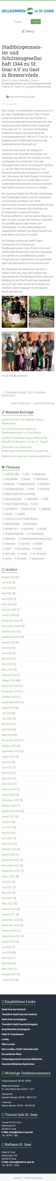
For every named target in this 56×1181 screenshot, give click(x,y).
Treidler (38, 544)
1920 (27, 474)
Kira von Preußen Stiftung (16, 504)
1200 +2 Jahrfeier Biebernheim (24, 394)
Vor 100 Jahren (39, 553)
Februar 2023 (9, 789)
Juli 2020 (7, 947)
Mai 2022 (7, 832)
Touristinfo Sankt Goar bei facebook (19, 1014)
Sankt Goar (28, 529)
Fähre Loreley (8, 1044)
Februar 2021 (9, 909)
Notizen (31, 96)
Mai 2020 (7, 958)
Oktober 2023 (9, 745)
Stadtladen (10, 544)
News (23, 96)
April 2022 (7, 838)
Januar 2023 (8, 794)
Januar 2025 (8, 680)
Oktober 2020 (9, 930)
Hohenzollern (32, 499)
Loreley (5, 1039)
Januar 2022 (8, 854)
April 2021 (7, 898)
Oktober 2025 (9, 631)
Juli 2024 (7, 713)
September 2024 (11, 702)
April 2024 (7, 729)
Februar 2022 (9, 849)
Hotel (46, 499)
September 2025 (11, 637)
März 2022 (7, 843)
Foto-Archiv (45, 484)
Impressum (18, 1178)
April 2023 (7, 778)
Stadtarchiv (10, 539)
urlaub (8, 549)
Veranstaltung (23, 549)
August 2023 (8, 756)
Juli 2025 (7, 647)
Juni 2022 (7, 827)
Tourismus (25, 544)
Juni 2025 (7, 653)
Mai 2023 (7, 773)
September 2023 (11, 751)
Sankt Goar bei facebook (14, 1009)
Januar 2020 (8, 979)
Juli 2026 (7, 582)
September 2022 (11, 811)
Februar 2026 (9, 609)
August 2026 (8, 577)
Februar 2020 (9, 974)
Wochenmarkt (38, 558)
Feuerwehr (9, 484)
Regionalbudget (12, 524)
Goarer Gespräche (32, 403)
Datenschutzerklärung (34, 1178)
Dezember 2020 (10, 919)
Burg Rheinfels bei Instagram (16, 1029)
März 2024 (7, 734)
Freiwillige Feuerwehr (14, 489)
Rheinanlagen (31, 524)
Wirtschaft (21, 558)
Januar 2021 (8, 914)
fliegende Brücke (27, 484)
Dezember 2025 (10, 620)
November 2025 (11, 626)
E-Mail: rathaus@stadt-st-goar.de (18, 1162)
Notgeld (21, 514)
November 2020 (11, 925)
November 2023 (11, 740)
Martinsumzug (29, 509)
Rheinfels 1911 (11, 529)
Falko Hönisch (42, 479)
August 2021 (8, 876)
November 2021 (11, 865)
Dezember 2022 (10, 800)
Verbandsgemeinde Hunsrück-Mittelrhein (22, 1059)
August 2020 (8, 941)
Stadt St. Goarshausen (13, 1034)
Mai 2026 (7, 593)
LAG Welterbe (11, 509)
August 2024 (8, 707)
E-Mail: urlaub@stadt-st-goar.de (17, 1132)
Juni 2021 (7, 887)
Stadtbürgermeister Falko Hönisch (36, 539)
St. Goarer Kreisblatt (14, 534)
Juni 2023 (7, 767)
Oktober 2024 (9, 696)
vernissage (10, 553)
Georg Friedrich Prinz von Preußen (20, 494)
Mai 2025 (7, 658)
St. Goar (42, 529)
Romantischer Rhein (12, 1054)
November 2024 (11, 691)
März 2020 (7, 968)
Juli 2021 (7, 881)
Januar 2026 (8, 615)
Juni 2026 (7, 588)
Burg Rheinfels (11, 479)
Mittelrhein (46, 509)
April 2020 (7, 963)
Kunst (35, 504)
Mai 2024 (7, 724)
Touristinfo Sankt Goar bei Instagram (20, 1024)
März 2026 (7, 604)
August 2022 (8, 816)
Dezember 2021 (10, 860)
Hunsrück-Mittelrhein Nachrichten (18, 1064)
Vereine (38, 549)
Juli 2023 (7, 762)
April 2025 (7, 664)
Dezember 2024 (10, 685)
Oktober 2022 (9, 805)
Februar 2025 (9, 675)
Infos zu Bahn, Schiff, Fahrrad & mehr (20, 1049)
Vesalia (24, 553)
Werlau (8, 558)
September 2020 (11, 936)
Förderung (44, 489)
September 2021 (11, 870)
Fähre (31, 489)
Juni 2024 (7, 718)
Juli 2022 (7, 821)
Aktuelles (15, 96)
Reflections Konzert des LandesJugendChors (26, 456)
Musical (8, 514)
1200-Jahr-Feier (12, 474)
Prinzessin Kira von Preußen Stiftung (21, 519)
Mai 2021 (7, 892)
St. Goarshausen (36, 534)
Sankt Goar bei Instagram (14, 1019)
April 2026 (7, 598)
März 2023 (7, 783)
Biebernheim (40, 474)
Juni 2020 (7, 952)
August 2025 (8, 642)
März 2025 (7, 669)
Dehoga (26, 479)
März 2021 (7, 903)
